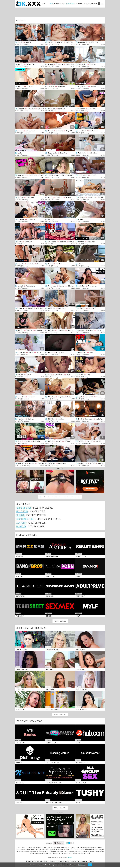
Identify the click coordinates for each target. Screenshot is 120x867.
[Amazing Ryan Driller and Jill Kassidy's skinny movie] (90, 187)
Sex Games (79, 4)
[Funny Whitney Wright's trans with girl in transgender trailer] (30, 54)
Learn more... (82, 865)
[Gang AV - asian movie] (60, 364)
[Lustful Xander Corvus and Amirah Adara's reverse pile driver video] (60, 453)
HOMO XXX (21, 526)
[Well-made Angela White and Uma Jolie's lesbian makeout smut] (30, 320)
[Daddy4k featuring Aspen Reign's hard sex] (30, 32)
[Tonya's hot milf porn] (90, 364)
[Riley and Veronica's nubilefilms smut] (60, 409)
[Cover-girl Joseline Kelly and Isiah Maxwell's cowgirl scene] (60, 298)
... (75, 497)
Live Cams (86, 4)
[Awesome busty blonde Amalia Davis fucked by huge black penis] (30, 386)
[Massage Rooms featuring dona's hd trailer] (90, 209)
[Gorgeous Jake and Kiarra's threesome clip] (60, 231)
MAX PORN (21, 522)
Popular (56, 4)
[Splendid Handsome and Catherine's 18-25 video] (90, 386)
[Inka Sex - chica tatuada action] (30, 143)
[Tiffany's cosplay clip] (60, 342)
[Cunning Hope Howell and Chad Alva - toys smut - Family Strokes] (90, 120)
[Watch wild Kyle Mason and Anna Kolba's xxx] (90, 165)
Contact (91, 861)
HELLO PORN (22, 511)
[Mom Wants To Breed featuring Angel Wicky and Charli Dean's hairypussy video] (60, 32)
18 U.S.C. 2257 (52, 861)
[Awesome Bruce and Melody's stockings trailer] (30, 209)
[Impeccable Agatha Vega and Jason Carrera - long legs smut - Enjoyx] (90, 409)
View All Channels (60, 621)
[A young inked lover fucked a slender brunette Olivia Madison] (60, 76)
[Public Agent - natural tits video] (60, 209)
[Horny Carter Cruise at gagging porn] (60, 98)
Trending (62, 4)
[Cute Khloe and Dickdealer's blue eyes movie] (90, 76)
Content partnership (63, 861)
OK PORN (20, 515)
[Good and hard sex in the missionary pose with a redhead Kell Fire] (30, 364)
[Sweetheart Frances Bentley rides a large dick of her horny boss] (30, 120)
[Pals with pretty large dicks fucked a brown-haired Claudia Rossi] (30, 231)
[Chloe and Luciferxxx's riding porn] (30, 298)
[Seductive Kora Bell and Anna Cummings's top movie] (90, 453)
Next (80, 497)
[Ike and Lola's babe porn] (90, 320)
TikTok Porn (93, 4)
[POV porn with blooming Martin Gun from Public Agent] (30, 409)
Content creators (75, 861)
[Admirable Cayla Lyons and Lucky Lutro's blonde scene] (60, 386)
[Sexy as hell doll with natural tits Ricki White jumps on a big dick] (60, 253)
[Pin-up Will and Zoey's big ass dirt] (30, 342)
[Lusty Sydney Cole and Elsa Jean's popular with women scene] (60, 320)
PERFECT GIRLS (24, 507)
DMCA (41, 861)
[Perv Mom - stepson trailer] (90, 143)
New (51, 4)
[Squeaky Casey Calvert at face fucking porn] (90, 231)
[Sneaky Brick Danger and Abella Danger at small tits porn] (30, 98)
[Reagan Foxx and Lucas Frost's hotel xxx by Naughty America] (60, 143)
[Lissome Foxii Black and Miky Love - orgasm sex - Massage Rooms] (60, 431)
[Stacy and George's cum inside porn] (60, 120)
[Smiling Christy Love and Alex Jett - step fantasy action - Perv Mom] (60, 276)
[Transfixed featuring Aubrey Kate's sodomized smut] (30, 76)
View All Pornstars (60, 714)
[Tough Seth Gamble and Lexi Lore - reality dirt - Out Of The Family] (30, 253)
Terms (45, 861)
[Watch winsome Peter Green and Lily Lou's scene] (30, 165)
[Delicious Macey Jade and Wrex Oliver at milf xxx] (90, 54)
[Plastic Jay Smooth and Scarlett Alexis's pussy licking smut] (60, 54)
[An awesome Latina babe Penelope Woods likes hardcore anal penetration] (30, 276)
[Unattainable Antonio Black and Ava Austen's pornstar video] (60, 165)
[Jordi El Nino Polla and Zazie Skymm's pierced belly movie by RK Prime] (90, 298)
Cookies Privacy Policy (32, 861)
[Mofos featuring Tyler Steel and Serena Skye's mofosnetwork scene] (30, 431)
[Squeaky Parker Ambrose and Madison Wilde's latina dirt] (90, 276)
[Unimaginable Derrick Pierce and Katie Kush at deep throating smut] (90, 98)
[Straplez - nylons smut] (60, 187)
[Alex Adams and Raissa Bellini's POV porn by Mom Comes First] (90, 32)
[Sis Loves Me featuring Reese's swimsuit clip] (90, 342)
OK (89, 865)
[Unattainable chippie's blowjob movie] (90, 253)
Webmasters (84, 861)
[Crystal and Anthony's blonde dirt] (30, 187)
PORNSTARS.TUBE (25, 519)
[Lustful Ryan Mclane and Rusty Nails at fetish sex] (30, 453)
